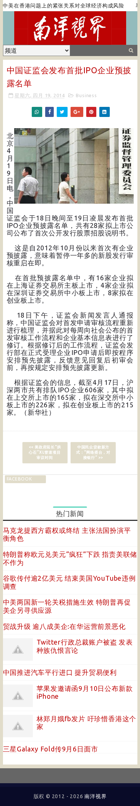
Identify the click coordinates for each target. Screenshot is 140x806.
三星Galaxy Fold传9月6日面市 (50, 749)
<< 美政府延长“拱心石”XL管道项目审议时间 (45, 452)
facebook (19, 478)
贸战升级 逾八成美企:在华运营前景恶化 (64, 626)
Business (86, 95)
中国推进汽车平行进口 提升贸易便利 (60, 672)
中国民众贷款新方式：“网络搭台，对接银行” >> (93, 452)
